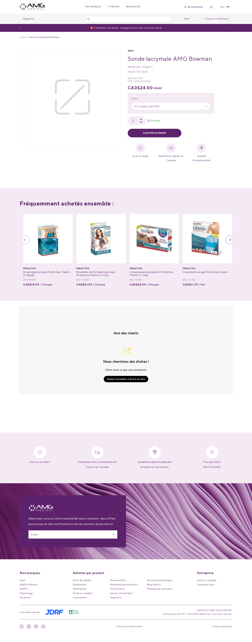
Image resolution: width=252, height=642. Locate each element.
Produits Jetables (83, 593)
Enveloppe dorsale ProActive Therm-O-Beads (46, 273)
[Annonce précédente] (20, 28)
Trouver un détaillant (217, 18)
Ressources (133, 6)
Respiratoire (154, 584)
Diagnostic (116, 597)
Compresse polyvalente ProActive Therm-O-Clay (151, 273)
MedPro (24, 588)
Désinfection (80, 588)
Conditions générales (222, 626)
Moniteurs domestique (159, 580)
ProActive (25, 597)
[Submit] (89, 19)
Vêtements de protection (124, 584)
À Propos (113, 6)
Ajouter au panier (154, 132)
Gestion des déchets (121, 593)
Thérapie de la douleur (159, 588)
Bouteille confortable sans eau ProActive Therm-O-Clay (95, 273)
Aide (186, 18)
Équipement (79, 584)
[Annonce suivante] (232, 28)
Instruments (80, 597)
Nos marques (93, 6)
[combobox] (128, 19)
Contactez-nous (205, 584)
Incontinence (117, 588)
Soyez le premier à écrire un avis (126, 379)
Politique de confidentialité (129, 626)
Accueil (23, 37)
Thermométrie (118, 580)
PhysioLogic (26, 593)
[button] (25, 240)
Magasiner (28, 18)
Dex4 (22, 580)
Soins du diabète (82, 580)
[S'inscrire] (113, 534)
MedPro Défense (29, 584)
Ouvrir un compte (207, 580)
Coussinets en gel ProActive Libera (205, 272)
